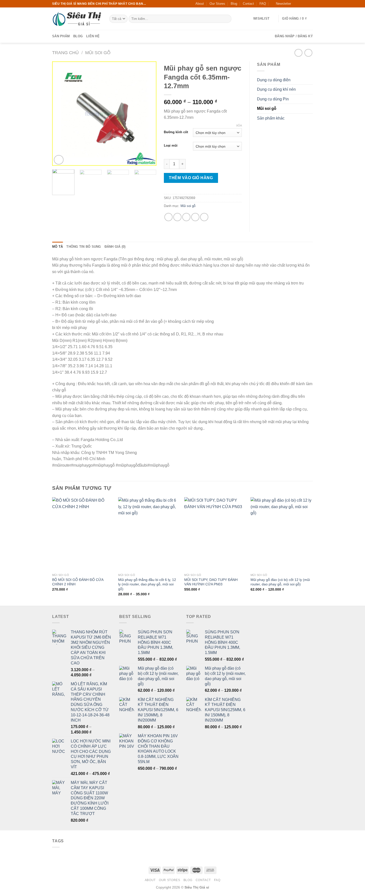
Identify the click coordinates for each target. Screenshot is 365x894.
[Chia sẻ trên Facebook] (168, 217)
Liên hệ (93, 36)
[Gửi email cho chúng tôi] (310, 3)
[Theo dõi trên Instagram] (300, 3)
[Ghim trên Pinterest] (195, 217)
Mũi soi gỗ (97, 52)
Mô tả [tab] (57, 246)
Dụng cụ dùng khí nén (276, 89)
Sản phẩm (61, 36)
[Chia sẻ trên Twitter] (177, 217)
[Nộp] (226, 19)
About (199, 3)
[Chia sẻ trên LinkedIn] (204, 217)
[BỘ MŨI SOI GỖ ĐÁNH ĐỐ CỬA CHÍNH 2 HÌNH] (82, 534)
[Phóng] (59, 160)
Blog (234, 3)
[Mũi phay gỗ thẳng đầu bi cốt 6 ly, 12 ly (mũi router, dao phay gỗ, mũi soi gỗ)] (149, 534)
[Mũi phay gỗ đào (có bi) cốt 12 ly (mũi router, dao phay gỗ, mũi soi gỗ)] (281, 534)
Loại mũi (171, 145)
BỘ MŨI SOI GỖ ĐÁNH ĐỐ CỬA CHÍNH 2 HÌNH (77, 582)
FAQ (262, 3)
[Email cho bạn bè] (186, 217)
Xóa (239, 125)
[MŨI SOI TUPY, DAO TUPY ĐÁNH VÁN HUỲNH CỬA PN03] (215, 534)
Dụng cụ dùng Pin (273, 99)
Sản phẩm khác (271, 118)
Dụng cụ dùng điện (274, 80)
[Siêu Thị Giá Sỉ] (77, 18)
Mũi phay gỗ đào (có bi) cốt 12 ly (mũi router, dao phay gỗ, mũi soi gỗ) (280, 582)
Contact (248, 3)
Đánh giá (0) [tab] (115, 246)
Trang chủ (65, 52)
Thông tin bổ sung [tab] (83, 246)
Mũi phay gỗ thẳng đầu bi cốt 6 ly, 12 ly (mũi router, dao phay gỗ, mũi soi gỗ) (147, 584)
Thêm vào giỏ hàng (191, 178)
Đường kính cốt (176, 132)
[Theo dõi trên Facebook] (296, 3)
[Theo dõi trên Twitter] (305, 3)
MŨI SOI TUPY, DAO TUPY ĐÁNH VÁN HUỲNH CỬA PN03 (211, 582)
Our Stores (217, 3)
